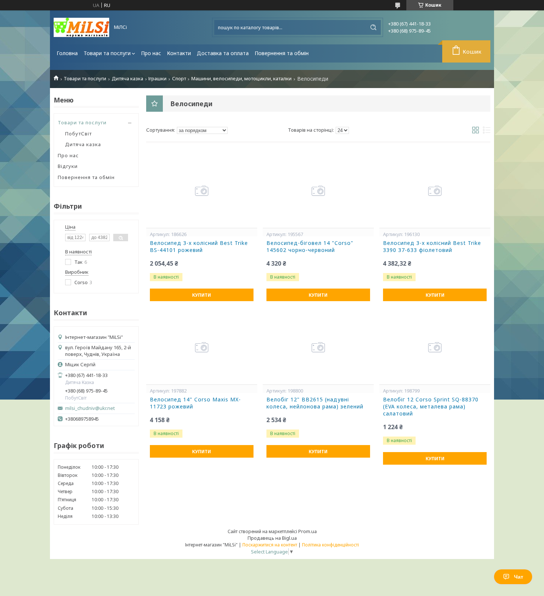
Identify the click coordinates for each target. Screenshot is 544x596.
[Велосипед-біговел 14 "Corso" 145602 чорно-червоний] (318, 191)
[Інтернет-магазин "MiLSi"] (81, 27)
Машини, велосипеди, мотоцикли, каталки (241, 78)
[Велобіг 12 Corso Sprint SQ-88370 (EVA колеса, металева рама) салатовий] (434, 347)
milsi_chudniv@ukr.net (90, 408)
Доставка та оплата (223, 53)
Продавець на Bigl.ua (272, 538)
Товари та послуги (107, 53)
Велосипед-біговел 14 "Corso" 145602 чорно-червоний (309, 246)
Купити (201, 295)
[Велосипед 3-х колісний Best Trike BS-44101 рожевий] (201, 191)
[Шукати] (373, 27)
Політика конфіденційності (330, 545)
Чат (518, 577)
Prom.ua (307, 531)
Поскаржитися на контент (269, 545)
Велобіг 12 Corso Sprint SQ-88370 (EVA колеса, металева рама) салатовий (430, 406)
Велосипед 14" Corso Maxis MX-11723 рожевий (195, 403)
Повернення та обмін (282, 53)
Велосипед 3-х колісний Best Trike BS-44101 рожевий (199, 246)
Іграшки (157, 78)
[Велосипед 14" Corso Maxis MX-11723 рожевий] (201, 347)
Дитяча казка (127, 78)
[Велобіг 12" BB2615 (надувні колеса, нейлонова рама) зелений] (318, 347)
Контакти (179, 53)
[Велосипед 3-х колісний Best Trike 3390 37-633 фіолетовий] (434, 191)
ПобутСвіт (78, 133)
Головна (67, 53)
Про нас (151, 53)
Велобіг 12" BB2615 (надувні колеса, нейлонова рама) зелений (314, 403)
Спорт (179, 78)
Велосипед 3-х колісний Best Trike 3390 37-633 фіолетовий (432, 246)
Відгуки (68, 166)
